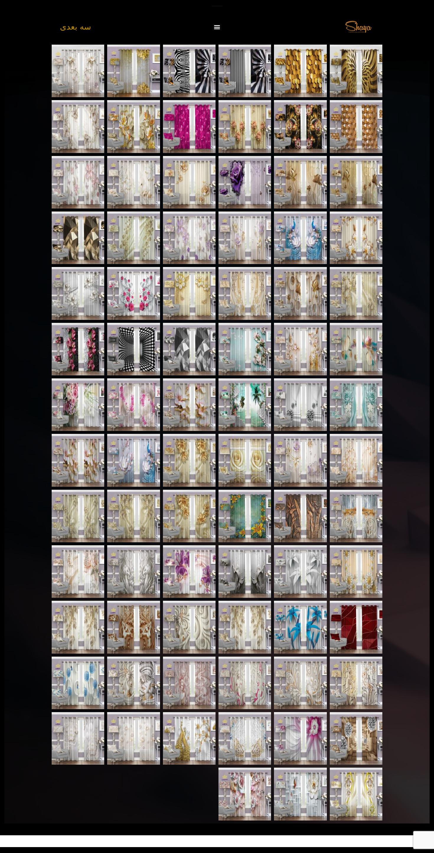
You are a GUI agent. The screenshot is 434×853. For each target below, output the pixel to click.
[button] (217, 27)
